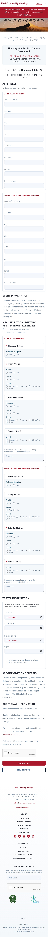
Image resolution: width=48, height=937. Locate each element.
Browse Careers (24, 825)
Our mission (24, 818)
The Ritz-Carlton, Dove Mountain (24, 55)
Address (7, 213)
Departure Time (10, 647)
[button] (45, 3)
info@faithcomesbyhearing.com (23, 803)
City (5, 224)
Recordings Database (23, 854)
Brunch (8, 437)
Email (6, 271)
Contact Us (24, 832)
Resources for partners (23, 858)
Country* (7, 158)
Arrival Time (9, 623)
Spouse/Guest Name (12, 201)
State (6, 135)
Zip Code (7, 145)
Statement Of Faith (23, 807)
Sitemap (23, 919)
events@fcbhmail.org (11, 734)
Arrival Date (8, 613)
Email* (7, 169)
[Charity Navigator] (34, 899)
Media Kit (24, 829)
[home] (17, 3)
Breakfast (9, 370)
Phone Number (10, 181)
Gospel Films (23, 851)
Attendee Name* (10, 100)
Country (7, 259)
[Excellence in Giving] (12, 898)
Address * (8, 111)
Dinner (8, 383)
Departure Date (10, 636)
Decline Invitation (24, 770)
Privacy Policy (23, 924)
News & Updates (24, 822)
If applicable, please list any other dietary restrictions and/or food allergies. (20, 451)
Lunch (8, 376)
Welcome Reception (13, 352)
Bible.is (23, 847)
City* (6, 123)
